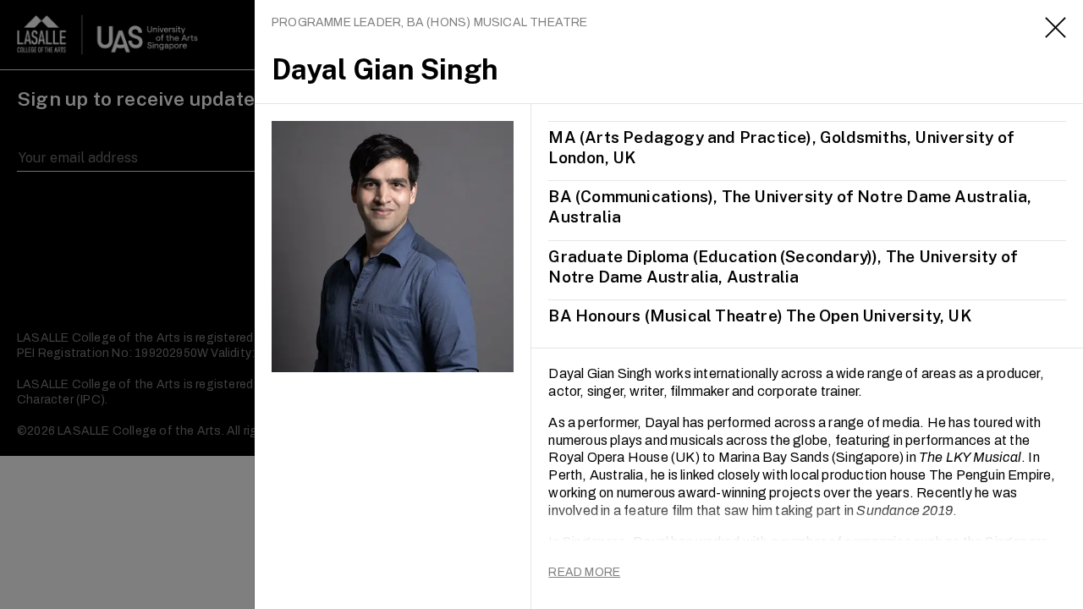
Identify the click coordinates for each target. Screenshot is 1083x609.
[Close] (1055, 27)
